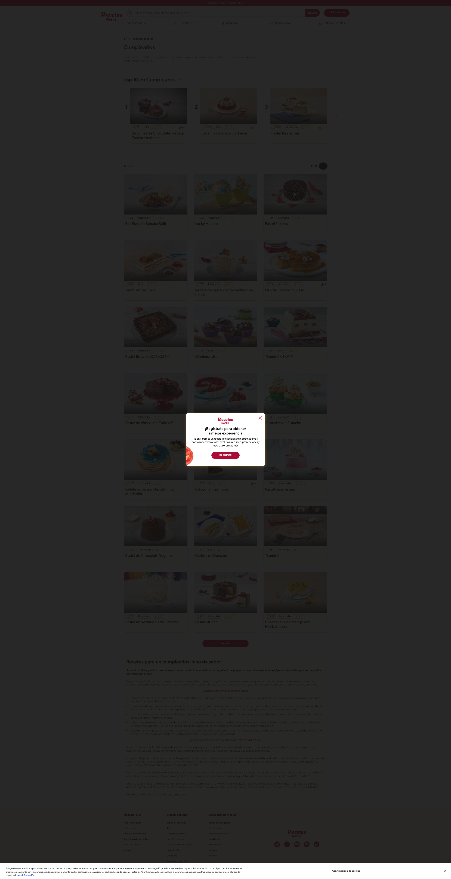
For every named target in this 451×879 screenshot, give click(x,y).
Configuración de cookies (346, 871)
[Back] (260, 418)
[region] (225, 871)
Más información (25, 875)
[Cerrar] (445, 871)
